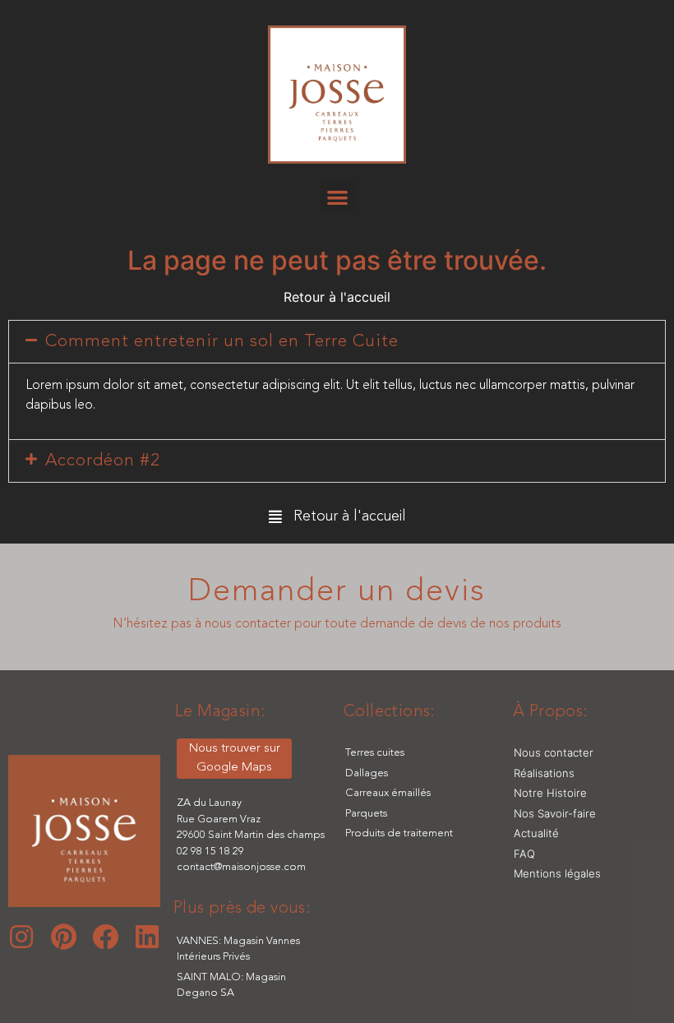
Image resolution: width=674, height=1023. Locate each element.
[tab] (337, 342)
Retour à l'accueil (337, 297)
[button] (337, 197)
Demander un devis (337, 592)
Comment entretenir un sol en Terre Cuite (222, 341)
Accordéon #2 (102, 461)
